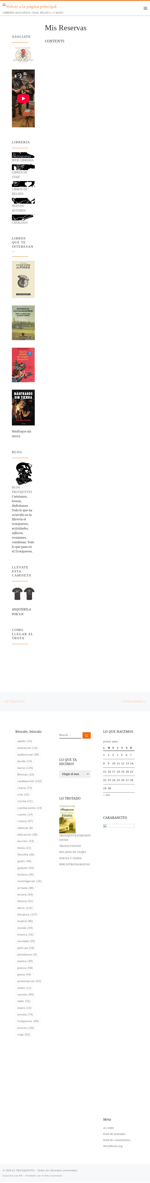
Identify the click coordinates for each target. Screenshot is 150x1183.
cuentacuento (29, 807)
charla (24, 787)
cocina (25, 801)
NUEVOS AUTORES (19, 208)
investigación (29, 881)
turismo (25, 1027)
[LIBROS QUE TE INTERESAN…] (23, 279)
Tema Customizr (53, 1175)
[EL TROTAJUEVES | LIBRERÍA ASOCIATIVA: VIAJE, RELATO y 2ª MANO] (30, 6)
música (25, 934)
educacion (27, 834)
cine (23, 794)
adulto (24, 741)
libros (25, 907)
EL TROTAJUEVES (23, 1170)
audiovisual (28, 754)
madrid (25, 921)
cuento (25, 814)
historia (25, 874)
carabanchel (29, 781)
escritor (25, 841)
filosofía (26, 854)
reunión (25, 994)
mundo (25, 927)
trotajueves (28, 1021)
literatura (27, 914)
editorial (25, 827)
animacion (27, 747)
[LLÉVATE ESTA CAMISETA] (23, 593)
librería (25, 901)
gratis (24, 861)
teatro (24, 1007)
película (25, 947)
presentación (29, 981)
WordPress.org (113, 1146)
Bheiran (25, 774)
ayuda (24, 761)
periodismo (27, 954)
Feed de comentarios (116, 1140)
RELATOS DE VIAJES (72, 852)
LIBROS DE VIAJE (19, 174)
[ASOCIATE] (23, 54)
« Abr (106, 795)
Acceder (108, 1128)
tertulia (25, 1014)
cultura (25, 821)
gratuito (25, 867)
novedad (26, 941)
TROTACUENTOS (70, 846)
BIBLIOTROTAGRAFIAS (74, 864)
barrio (25, 767)
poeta (24, 974)
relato (24, 987)
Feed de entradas (114, 1134)
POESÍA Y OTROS (70, 858)
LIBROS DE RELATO (19, 191)
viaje (23, 1034)
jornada (25, 887)
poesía (25, 967)
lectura (25, 894)
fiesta (24, 847)
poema (25, 961)
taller (24, 1001)
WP (21, 1175)
